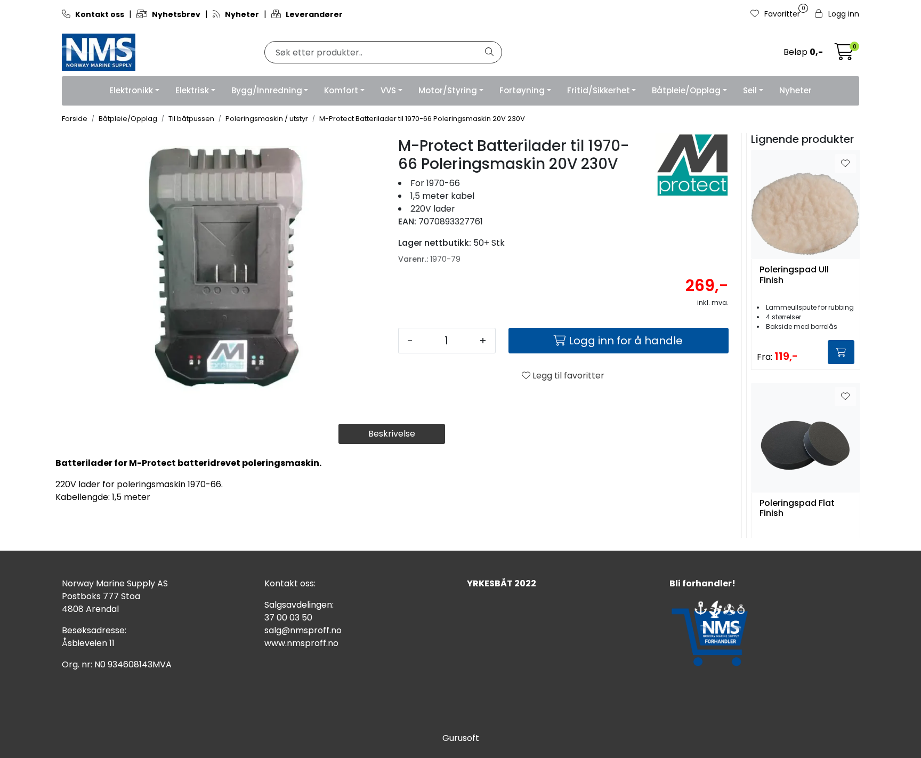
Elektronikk (131, 90)
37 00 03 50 (288, 617)
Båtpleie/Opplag (686, 90)
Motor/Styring (447, 90)
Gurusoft (460, 738)
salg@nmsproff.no (303, 630)
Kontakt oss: (290, 583)
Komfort (341, 90)
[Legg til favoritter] (845, 163)
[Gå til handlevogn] (844, 55)
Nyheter (795, 90)
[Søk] (489, 52)
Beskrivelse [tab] (391, 434)
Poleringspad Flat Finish (797, 508)
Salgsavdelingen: (299, 605)
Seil (750, 90)
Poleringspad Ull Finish (794, 275)
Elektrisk (192, 90)
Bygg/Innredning (266, 90)
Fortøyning (522, 90)
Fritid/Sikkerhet (598, 90)
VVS (388, 90)
